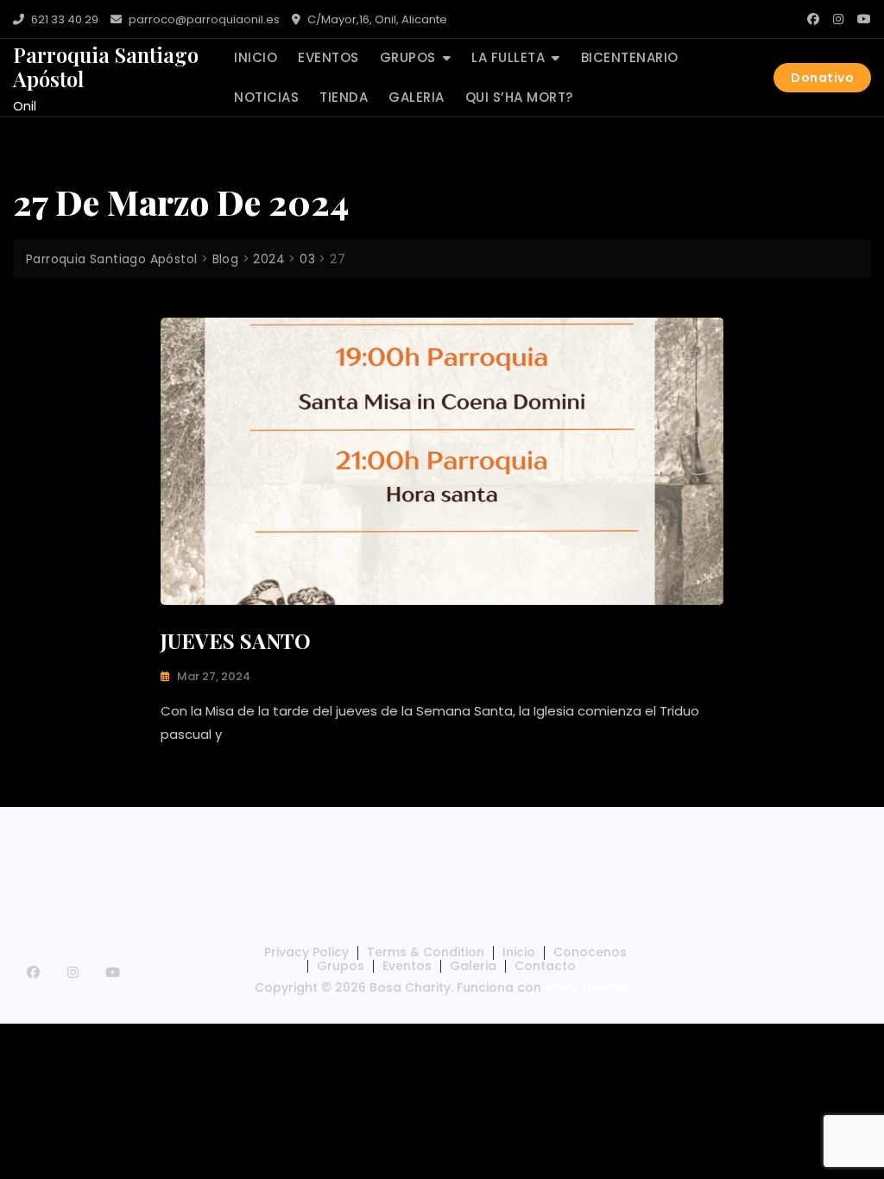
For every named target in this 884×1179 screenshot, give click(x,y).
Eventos (328, 57)
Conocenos (590, 952)
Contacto (545, 965)
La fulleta (508, 57)
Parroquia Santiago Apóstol (106, 67)
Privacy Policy (306, 952)
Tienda (343, 97)
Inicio (255, 57)
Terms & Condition (425, 952)
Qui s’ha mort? (519, 97)
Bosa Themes (587, 987)
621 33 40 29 (63, 19)
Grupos (408, 57)
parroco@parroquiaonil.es (203, 19)
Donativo (822, 77)
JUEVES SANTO (236, 640)
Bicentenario (630, 57)
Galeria (416, 97)
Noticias (266, 97)
